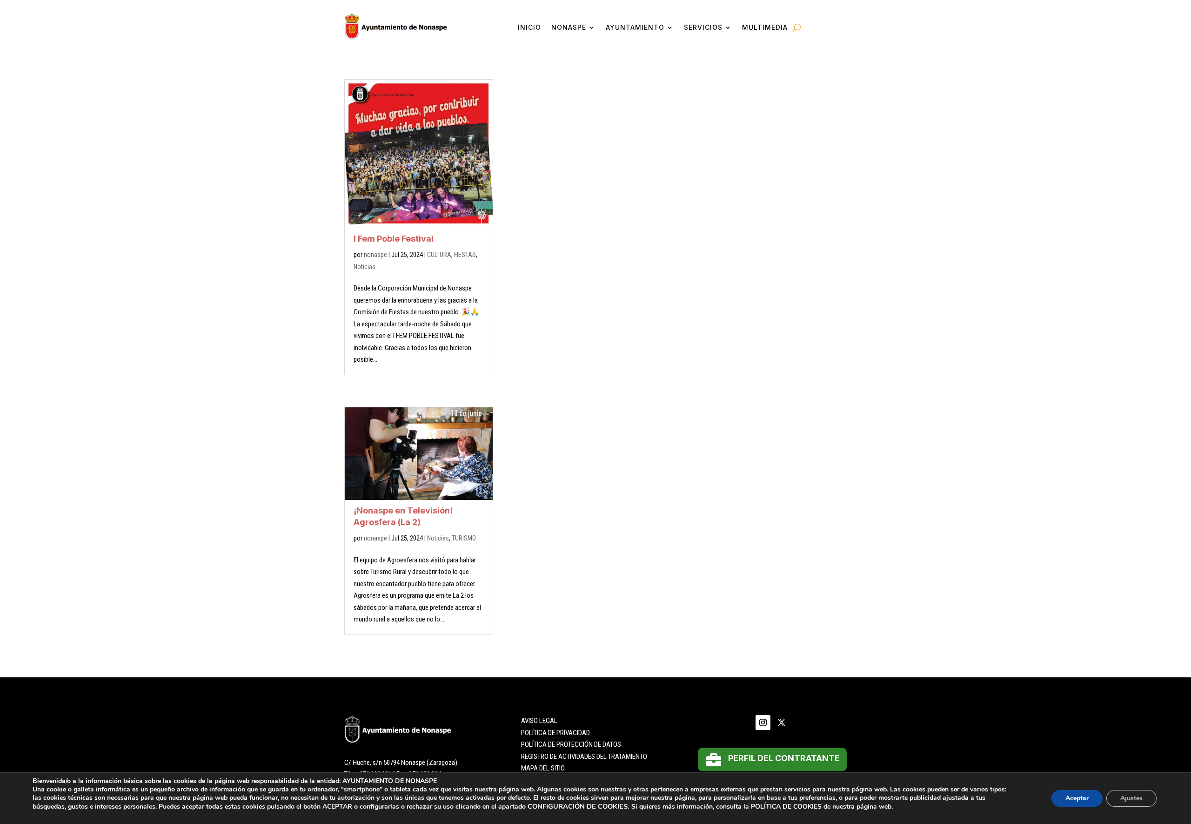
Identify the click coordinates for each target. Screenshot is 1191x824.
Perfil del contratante (784, 758)
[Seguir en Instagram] (763, 722)
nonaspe (375, 254)
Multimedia (765, 27)
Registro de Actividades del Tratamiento (584, 756)
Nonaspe (568, 27)
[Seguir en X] (781, 722)
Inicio (529, 27)
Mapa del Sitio (543, 768)
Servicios (703, 27)
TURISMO (464, 538)
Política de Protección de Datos (571, 744)
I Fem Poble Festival (394, 238)
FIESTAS (465, 254)
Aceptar (1077, 798)
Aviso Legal (539, 720)
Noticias (364, 266)
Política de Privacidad (555, 733)
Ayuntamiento (635, 27)
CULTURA (439, 254)
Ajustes (1131, 798)
